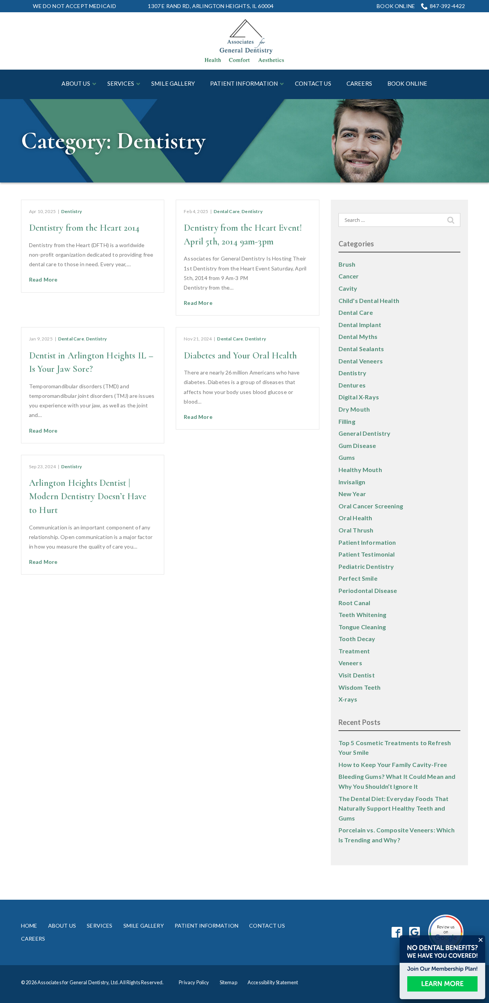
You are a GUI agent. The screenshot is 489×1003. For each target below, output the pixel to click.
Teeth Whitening (362, 614)
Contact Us (267, 925)
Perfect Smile (357, 578)
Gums (346, 457)
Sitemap (228, 982)
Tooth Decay (357, 638)
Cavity (348, 288)
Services (99, 925)
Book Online (396, 6)
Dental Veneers (360, 361)
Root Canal (354, 602)
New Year (352, 493)
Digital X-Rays (358, 397)
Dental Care (227, 211)
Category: (113, 141)
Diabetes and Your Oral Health (240, 355)
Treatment (354, 651)
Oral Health (355, 517)
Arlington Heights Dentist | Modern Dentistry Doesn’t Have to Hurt (88, 496)
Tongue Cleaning (362, 626)
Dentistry (71, 211)
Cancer (348, 276)
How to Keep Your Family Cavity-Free (392, 764)
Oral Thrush (356, 530)
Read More (43, 279)
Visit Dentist (356, 675)
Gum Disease (357, 445)
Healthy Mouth (360, 469)
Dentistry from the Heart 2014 (84, 227)
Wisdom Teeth (359, 687)
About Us (62, 925)
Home (29, 925)
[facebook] (397, 932)
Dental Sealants (361, 348)
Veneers (350, 662)
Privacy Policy (194, 982)
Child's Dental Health (368, 300)
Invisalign (352, 481)
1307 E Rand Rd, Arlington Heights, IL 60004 (211, 6)
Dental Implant (359, 324)
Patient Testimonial (366, 554)
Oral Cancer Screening (370, 506)
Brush (347, 264)
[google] (414, 932)
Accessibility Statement (273, 982)
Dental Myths (358, 336)
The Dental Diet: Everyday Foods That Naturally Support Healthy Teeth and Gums (393, 808)
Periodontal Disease (367, 590)
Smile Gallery (143, 925)
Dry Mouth (354, 409)
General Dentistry (364, 433)
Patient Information (367, 542)
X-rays (348, 699)
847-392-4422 (447, 6)
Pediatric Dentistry (366, 566)
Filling (346, 421)
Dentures (352, 385)
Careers (33, 938)
